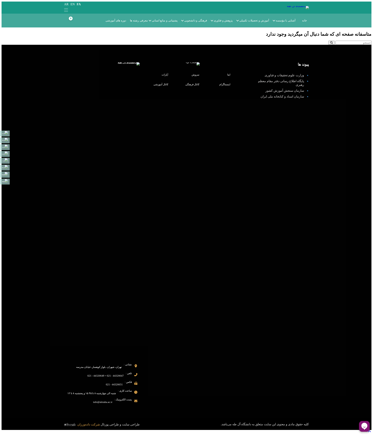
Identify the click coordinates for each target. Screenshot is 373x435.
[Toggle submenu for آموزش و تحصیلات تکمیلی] (240, 21)
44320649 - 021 (95, 375)
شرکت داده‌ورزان (88, 424)
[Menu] (66, 10)
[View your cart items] (75, 21)
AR (66, 4)
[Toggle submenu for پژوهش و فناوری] (215, 21)
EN (73, 4)
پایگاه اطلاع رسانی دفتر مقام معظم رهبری (281, 82)
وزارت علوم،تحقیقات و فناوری (284, 75)
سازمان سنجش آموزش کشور (284, 90)
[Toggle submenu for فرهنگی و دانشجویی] (185, 21)
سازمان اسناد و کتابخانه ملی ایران (282, 96)
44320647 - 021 (115, 375)
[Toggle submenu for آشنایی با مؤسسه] (277, 21)
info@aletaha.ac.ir (102, 402)
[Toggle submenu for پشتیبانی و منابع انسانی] (153, 21)
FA (79, 4)
